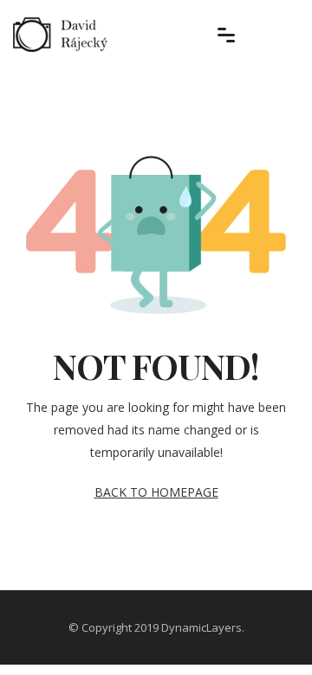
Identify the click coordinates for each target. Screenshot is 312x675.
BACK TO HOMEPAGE (156, 492)
